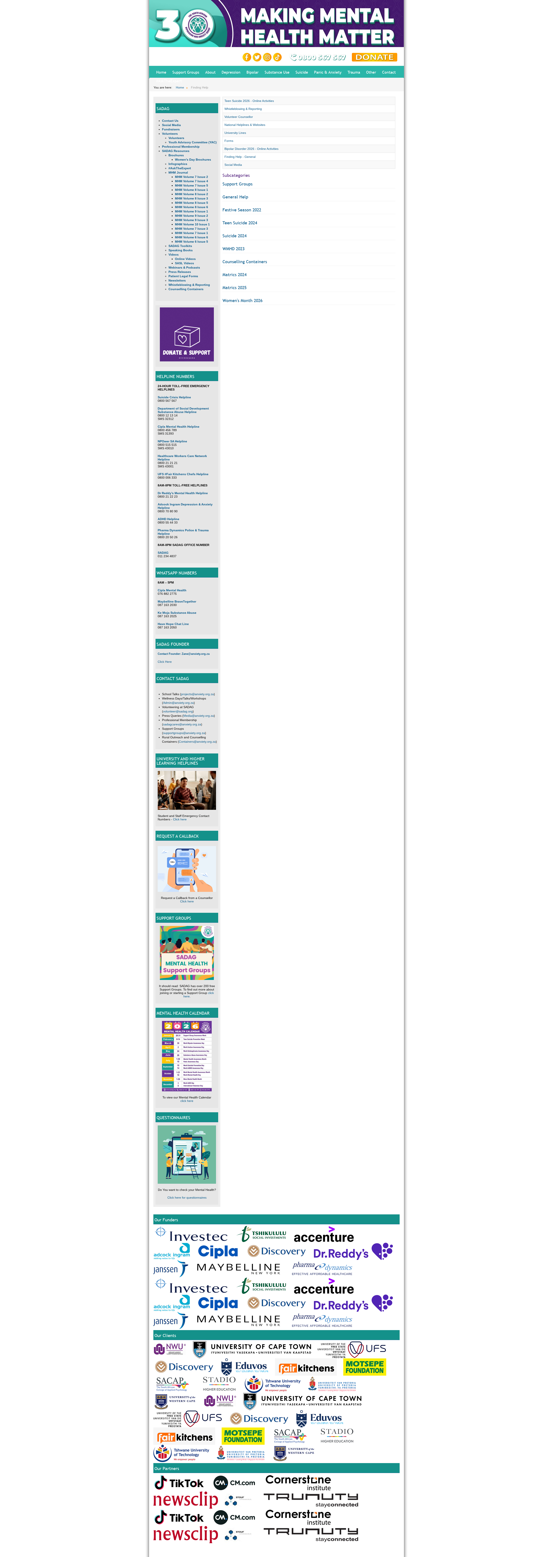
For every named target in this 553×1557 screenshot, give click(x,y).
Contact (389, 72)
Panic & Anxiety (328, 72)
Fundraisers (171, 129)
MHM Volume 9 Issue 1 (191, 211)
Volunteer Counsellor (238, 117)
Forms (228, 140)
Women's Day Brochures (193, 159)
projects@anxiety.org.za (197, 694)
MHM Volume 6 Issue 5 (191, 241)
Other (371, 72)
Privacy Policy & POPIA (346, 1551)
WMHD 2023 (233, 249)
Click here (180, 819)
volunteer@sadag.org (178, 711)
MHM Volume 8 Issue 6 (191, 207)
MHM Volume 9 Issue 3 (191, 220)
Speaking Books (180, 250)
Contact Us (170, 120)
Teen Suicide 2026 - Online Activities (249, 101)
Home (161, 72)
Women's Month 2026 (242, 300)
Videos (173, 254)
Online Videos (185, 259)
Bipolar (252, 72)
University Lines (235, 132)
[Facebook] (248, 57)
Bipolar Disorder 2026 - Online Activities (251, 148)
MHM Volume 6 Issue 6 (191, 237)
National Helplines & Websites (244, 125)
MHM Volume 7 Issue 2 (191, 177)
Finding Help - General (240, 156)
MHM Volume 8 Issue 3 (191, 198)
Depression (231, 72)
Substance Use (277, 72)
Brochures (176, 155)
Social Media (171, 125)
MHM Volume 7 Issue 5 (191, 185)
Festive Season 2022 (241, 210)
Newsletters (177, 280)
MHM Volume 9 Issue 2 (191, 215)
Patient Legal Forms (183, 276)
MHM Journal (178, 172)
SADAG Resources (175, 151)
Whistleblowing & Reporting (189, 284)
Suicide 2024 (234, 236)
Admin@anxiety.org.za (178, 702)
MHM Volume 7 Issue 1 (191, 233)
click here (186, 1101)
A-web (396, 1551)
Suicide (302, 72)
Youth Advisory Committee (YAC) (192, 142)
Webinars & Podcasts (184, 267)
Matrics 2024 (234, 274)
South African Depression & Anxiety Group (306, 1551)
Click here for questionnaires (187, 1197)
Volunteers (170, 133)
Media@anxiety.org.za (198, 715)
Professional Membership (181, 146)
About (210, 72)
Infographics (177, 164)
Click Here (165, 661)
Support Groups (185, 72)
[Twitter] (258, 57)
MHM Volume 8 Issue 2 (191, 194)
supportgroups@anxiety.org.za (184, 733)
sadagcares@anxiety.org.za (182, 724)
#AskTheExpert (169, 80)
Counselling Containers (185, 289)
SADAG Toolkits (180, 246)
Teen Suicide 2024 (239, 223)
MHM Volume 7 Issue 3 (191, 228)
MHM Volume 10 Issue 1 (192, 224)
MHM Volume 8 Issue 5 (191, 202)
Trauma (354, 72)
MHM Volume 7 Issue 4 (191, 181)
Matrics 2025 (234, 287)
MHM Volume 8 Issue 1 (191, 189)
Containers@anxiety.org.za (197, 741)
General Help (235, 197)
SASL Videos (184, 263)
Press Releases (179, 272)
